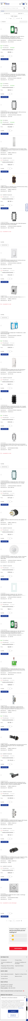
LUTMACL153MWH (4, 222)
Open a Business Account (7, 974)
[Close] (24, 997)
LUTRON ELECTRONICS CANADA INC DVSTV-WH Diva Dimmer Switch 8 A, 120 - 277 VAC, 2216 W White (13, 113)
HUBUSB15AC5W (4, 819)
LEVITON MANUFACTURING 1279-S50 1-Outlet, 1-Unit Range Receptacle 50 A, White (13, 895)
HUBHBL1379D (4, 295)
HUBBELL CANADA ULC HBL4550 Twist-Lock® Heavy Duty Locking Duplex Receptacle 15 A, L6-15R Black (14, 187)
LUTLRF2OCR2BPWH (5, 555)
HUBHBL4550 (3, 185)
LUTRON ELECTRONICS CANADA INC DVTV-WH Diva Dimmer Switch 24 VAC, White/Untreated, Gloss (13, 261)
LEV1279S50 (3, 893)
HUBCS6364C (4, 855)
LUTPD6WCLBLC (4, 405)
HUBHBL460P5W (4, 743)
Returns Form (18, 976)
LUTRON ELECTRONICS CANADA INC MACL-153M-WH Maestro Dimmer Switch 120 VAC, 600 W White (13, 224)
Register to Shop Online (21, 974)
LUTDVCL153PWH (4, 35)
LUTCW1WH (3, 593)
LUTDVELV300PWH (4, 480)
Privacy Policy (18, 960)
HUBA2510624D (4, 147)
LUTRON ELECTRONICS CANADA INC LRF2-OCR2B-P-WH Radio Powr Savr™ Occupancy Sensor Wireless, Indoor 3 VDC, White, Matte (14, 557)
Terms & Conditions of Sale (6, 963)
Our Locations (4, 976)
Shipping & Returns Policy (7, 965)
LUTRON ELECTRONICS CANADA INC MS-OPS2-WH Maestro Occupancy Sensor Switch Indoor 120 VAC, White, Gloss (13, 370)
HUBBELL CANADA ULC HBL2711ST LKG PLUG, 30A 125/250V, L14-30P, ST (13, 520)
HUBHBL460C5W (4, 781)
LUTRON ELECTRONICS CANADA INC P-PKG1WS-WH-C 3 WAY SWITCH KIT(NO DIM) (13, 333)
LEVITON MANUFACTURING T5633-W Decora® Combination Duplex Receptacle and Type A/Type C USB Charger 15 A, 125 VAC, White (14, 445)
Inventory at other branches (7, 49)
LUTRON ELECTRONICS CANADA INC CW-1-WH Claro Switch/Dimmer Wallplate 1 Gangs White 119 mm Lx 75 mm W (13, 595)
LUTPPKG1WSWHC (4, 331)
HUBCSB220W (4, 705)
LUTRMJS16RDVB (4, 667)
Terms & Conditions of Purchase (20, 963)
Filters (6, 13)
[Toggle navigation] (2, 4)
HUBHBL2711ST (4, 518)
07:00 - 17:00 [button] (23, 2)
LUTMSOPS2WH (4, 368)
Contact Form (4, 978)
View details (4, 245)
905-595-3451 (12, 988)
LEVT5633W (3, 443)
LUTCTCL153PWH (4, 73)
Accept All (13, 1011)
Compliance (4, 960)
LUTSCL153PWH (4, 630)
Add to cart (4, 59)
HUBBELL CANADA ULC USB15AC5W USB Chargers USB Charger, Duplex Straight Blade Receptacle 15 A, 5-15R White (14, 821)
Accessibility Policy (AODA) (7, 968)
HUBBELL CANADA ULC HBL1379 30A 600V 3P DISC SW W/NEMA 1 (14, 297)
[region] (13, 1008)
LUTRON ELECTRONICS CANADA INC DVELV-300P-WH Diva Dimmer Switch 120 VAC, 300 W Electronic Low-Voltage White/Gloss (13, 483)
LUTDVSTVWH (4, 111)
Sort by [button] (20, 13)
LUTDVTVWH (3, 259)
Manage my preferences (13, 1015)
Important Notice (19, 965)
